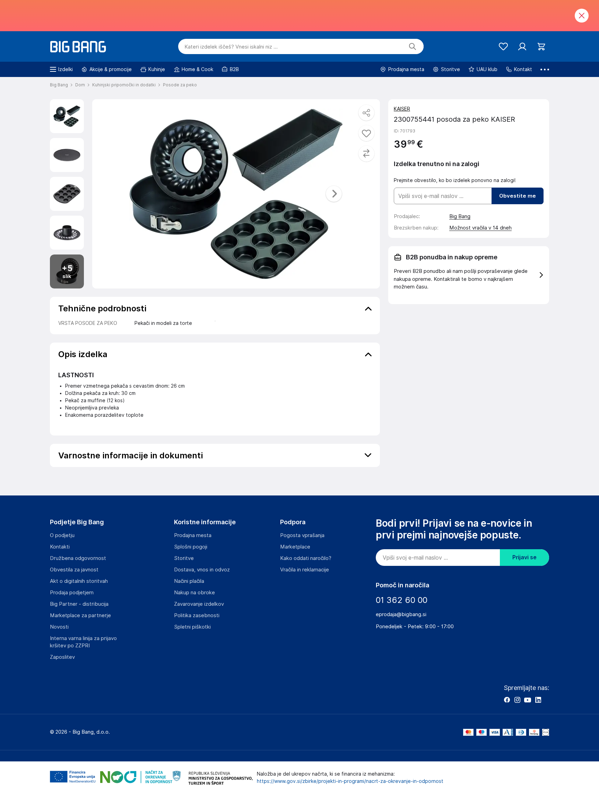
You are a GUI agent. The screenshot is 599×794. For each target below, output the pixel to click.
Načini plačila (189, 581)
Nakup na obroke (194, 592)
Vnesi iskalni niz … (231, 47)
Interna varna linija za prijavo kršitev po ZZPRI (83, 642)
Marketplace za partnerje (80, 615)
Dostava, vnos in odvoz (202, 570)
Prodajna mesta (192, 535)
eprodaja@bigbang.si (401, 614)
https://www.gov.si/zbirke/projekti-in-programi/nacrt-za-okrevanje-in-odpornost (350, 781)
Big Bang (459, 216)
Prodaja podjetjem (72, 592)
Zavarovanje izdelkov (199, 604)
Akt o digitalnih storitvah (79, 581)
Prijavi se (524, 557)
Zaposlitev (62, 657)
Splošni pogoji (190, 547)
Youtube (527, 700)
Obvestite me (517, 196)
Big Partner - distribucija (79, 604)
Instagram (517, 700)
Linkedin (538, 700)
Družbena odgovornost (78, 558)
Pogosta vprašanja (302, 535)
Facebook (507, 700)
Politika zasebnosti (196, 615)
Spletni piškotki (192, 627)
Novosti (59, 627)
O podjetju (62, 535)
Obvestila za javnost (74, 570)
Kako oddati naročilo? (305, 558)
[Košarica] (541, 46)
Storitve (184, 558)
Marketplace (295, 547)
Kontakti (60, 547)
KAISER (402, 109)
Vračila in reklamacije (304, 570)
